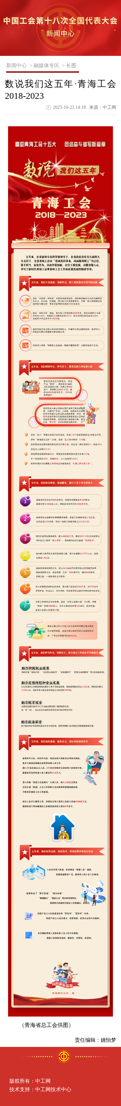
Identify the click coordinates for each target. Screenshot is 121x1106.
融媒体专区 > (49, 65)
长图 (72, 65)
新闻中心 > (19, 65)
